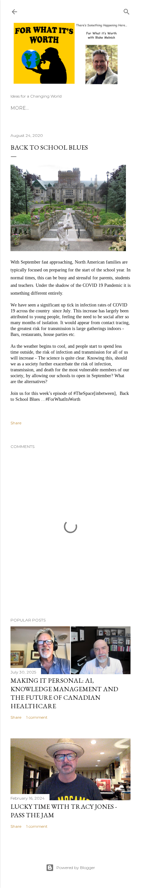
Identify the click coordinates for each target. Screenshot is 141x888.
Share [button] (15, 422)
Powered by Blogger (75, 867)
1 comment (37, 717)
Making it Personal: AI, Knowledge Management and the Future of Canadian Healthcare (64, 693)
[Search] (127, 10)
